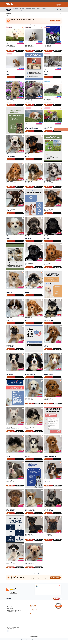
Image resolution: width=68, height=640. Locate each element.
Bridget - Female (29, 427)
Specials (33, 8)
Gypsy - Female (10, 481)
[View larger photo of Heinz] (61, 300)
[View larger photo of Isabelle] (61, 381)
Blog (25, 10)
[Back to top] (61, 599)
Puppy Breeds (28, 8)
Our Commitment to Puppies (17, 10)
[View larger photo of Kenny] (23, 82)
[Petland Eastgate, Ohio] (10, 4)
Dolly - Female (10, 46)
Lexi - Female (10, 455)
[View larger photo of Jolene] (61, 54)
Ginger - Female (48, 455)
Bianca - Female (48, 182)
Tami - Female (10, 209)
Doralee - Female (11, 73)
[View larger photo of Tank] (23, 408)
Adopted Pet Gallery (33, 609)
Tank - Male (10, 427)
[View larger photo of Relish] (42, 244)
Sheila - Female (29, 182)
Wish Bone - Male (29, 319)
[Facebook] (8, 631)
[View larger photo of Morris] (61, 517)
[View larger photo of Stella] (61, 490)
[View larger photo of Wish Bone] (42, 300)
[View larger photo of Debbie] (23, 164)
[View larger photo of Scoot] (23, 354)
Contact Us (32, 610)
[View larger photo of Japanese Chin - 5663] (23, 300)
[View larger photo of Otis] (61, 463)
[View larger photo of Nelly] (23, 545)
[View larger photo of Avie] (61, 108)
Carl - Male (28, 100)
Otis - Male (47, 481)
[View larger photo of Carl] (42, 82)
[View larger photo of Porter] (61, 82)
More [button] (61, 13)
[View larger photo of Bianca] (61, 164)
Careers (38, 8)
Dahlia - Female (29, 509)
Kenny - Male (10, 100)
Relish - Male (29, 263)
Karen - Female (10, 237)
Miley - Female (29, 46)
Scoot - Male (10, 373)
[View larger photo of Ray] (61, 326)
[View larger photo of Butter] (61, 244)
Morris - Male (48, 535)
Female (9, 319)
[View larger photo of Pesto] (23, 326)
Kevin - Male (29, 237)
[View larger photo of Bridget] (42, 408)
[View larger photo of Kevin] (42, 218)
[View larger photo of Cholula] (23, 272)
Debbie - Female (11, 182)
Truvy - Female (29, 127)
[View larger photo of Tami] (23, 190)
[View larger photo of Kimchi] (61, 354)
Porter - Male (48, 100)
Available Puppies (33, 605)
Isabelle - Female (49, 399)
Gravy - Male (29, 399)
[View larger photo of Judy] (61, 28)
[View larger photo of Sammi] (61, 190)
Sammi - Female (48, 209)
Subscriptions (44, 8)
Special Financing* (33, 606)
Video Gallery (22, 8)
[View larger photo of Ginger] (61, 436)
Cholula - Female (11, 291)
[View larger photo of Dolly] (23, 28)
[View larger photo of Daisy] (23, 490)
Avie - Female (48, 127)
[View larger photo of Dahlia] (42, 490)
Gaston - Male (29, 563)
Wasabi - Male (29, 373)
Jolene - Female (48, 73)
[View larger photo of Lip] (42, 136)
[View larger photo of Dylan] (42, 517)
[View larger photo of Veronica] (61, 218)
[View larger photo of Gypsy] (23, 463)
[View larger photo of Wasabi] (42, 354)
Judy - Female (48, 46)
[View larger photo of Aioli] (42, 272)
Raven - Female (29, 455)
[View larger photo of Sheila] (42, 164)
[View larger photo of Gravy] (42, 381)
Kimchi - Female (48, 373)
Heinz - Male (48, 319)
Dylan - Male (29, 535)
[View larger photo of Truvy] (42, 108)
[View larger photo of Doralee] (23, 54)
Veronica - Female (49, 237)
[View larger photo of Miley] (42, 28)
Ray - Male (47, 345)
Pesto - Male (10, 345)
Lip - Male (28, 155)
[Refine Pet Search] (7, 16)
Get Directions (10, 613)
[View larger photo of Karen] (23, 218)
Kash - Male (10, 155)
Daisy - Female (10, 509)
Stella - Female (48, 509)
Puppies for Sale (15, 8)
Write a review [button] (13, 592)
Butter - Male (48, 263)
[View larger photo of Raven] (42, 436)
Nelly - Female (10, 563)
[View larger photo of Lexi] (23, 436)
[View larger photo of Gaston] (42, 545)
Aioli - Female (29, 291)
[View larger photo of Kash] (23, 136)
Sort (59, 15)
